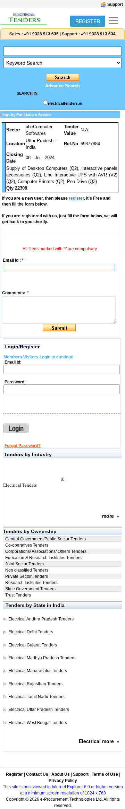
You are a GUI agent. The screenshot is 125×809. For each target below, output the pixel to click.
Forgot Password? (23, 445)
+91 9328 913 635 (41, 34)
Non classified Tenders (26, 570)
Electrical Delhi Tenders (30, 631)
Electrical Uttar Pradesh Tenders (38, 709)
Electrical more (96, 741)
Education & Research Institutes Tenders (43, 557)
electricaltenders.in (65, 103)
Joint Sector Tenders (24, 564)
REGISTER (87, 21)
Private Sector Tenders (26, 576)
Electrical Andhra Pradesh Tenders (41, 619)
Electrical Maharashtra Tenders (37, 670)
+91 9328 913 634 (98, 34)
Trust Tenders (18, 595)
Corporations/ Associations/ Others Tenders (45, 551)
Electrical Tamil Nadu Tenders (36, 696)
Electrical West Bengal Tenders (37, 722)
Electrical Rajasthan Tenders (35, 683)
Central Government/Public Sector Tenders (45, 539)
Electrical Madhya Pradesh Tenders (41, 657)
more (108, 515)
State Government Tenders (30, 588)
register (76, 198)
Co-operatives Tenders (26, 545)
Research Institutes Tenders (31, 582)
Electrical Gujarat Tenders (32, 645)
